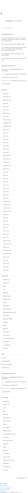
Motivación (5, 322)
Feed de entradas (5, 361)
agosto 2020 (6, 214)
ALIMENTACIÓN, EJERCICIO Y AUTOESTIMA (15, 74)
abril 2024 (5, 142)
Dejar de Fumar (6, 296)
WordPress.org (5, 367)
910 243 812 (4, 485)
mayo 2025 (5, 106)
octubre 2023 (6, 162)
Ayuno (4, 286)
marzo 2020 (6, 230)
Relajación (5, 328)
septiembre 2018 (7, 253)
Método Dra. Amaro (7, 318)
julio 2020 (5, 217)
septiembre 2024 (7, 126)
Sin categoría (6, 332)
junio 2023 (5, 175)
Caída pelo (5, 292)
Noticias (5, 325)
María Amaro (4, 69)
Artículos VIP (6, 283)
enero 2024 (6, 152)
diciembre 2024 (7, 119)
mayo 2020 (6, 224)
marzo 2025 (6, 110)
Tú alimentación (7, 345)
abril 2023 (5, 181)
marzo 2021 (6, 191)
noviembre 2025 (7, 96)
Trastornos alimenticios (8, 338)
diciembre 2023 (7, 155)
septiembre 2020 (7, 211)
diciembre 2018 (7, 250)
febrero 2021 (6, 194)
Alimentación (6, 279)
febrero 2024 (6, 149)
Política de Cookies (4, 489)
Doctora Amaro (6, 299)
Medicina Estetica (7, 309)
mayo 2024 (6, 139)
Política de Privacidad (5, 488)
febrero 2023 (6, 188)
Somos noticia (6, 335)
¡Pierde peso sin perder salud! (10, 77)
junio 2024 (5, 136)
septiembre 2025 (7, 100)
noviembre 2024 (7, 123)
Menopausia (6, 315)
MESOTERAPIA (6, 84)
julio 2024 (5, 132)
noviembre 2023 (7, 159)
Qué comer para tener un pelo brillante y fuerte (12, 44)
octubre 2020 (6, 208)
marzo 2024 (6, 145)
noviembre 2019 (7, 244)
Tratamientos (6, 341)
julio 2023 (5, 172)
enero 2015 (5, 270)
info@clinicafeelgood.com (6, 487)
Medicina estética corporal (9, 312)
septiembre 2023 (7, 165)
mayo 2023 (6, 178)
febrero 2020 (6, 234)
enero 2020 (6, 237)
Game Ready (6, 305)
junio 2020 (5, 221)
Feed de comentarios (6, 364)
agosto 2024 (6, 129)
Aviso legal (2, 491)
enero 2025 (6, 116)
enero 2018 (6, 266)
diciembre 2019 (7, 240)
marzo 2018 (6, 263)
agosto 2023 (6, 168)
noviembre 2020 (7, 204)
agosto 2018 (6, 257)
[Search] (26, 13)
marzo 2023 (6, 185)
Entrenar (5, 302)
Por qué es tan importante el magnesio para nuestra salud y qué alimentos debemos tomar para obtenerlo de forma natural (13, 49)
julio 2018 (5, 260)
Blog (4, 289)
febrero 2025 (6, 113)
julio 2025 (5, 103)
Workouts (5, 348)
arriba (20, 492)
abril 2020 (5, 227)
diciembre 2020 (7, 201)
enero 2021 (5, 198)
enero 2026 (6, 93)
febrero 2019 (6, 247)
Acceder (3, 357)
